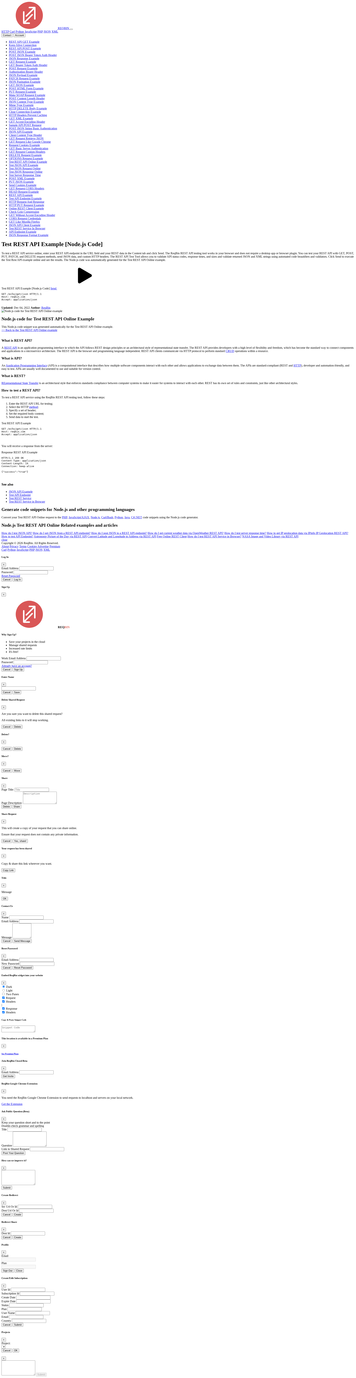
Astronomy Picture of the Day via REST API (60, 536)
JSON (47, 31)
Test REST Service (20, 498)
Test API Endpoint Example (25, 198)
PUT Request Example (22, 91)
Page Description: (11, 802)
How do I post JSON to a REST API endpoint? (119, 533)
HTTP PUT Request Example (26, 205)
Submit (7, 1187)
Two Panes (12, 994)
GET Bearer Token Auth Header (28, 65)
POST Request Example (23, 68)
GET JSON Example (21, 85)
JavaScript (31, 31)
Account (19, 35)
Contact (7, 35)
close (4, 539)
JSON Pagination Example (24, 81)
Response (11, 1008)
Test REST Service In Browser (27, 228)
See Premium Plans (10, 1054)
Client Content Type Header (25, 135)
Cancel (6, 579)
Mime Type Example (21, 105)
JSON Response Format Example (28, 235)
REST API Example (21, 195)
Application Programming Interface (26, 365)
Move (17, 770)
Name (5, 917)
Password (7, 572)
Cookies (32, 546)
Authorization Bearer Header (26, 71)
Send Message (22, 941)
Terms (23, 546)
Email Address (10, 568)
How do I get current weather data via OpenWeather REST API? (186, 533)
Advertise (43, 546)
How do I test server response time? (245, 533)
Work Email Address (13, 658)
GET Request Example (22, 61)
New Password (10, 963)
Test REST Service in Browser (27, 501)
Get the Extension (11, 1104)
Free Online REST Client (172, 536)
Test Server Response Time (25, 175)
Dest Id (5, 1233)
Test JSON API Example (23, 165)
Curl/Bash (107, 517)
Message (6, 937)
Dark (9, 986)
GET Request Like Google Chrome (30, 141)
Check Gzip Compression (24, 211)
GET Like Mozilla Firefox (24, 221)
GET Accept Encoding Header (27, 121)
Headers (11, 1001)
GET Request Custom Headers (27, 151)
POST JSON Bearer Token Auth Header (33, 55)
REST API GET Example (24, 41)
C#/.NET (136, 517)
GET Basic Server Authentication (28, 148)
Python (20, 31)
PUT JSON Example (21, 181)
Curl (12, 31)
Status (5, 1305)
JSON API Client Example (24, 225)
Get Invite (8, 1076)
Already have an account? (16, 665)
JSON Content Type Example (26, 101)
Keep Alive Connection (23, 45)
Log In (17, 579)
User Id (5, 1289)
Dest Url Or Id (10, 1210)
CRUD (230, 351)
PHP (40, 31)
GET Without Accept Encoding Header (32, 215)
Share (17, 806)
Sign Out (7, 1270)
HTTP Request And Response (26, 201)
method (33, 407)
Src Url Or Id (9, 1206)
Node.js (95, 517)
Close (19, 1270)
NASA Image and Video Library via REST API (270, 536)
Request (10, 997)
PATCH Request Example (24, 78)
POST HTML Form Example (26, 88)
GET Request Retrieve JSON (26, 138)
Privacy (14, 546)
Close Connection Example (25, 111)
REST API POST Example (25, 48)
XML (55, 31)
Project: (5, 1343)
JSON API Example (21, 131)
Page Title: (7, 789)
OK (4, 898)
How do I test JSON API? (16, 533)
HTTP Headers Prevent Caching (28, 115)
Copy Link (8, 870)
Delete (17, 726)
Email (4, 1255)
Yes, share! (20, 841)
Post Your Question (13, 1153)
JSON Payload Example (23, 75)
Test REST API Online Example (28, 161)
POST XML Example (22, 178)
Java (127, 517)
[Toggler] (71, 29)
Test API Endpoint (20, 494)
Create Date (8, 1297)
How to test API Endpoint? (17, 536)
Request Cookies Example (24, 145)
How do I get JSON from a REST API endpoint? (61, 533)
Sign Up (18, 669)
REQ (63, 28)
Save (17, 692)
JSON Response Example (24, 58)
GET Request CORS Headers (26, 188)
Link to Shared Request (15, 1149)
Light (9, 990)
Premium (55, 546)
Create (17, 1214)
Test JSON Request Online (25, 168)
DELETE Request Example (25, 155)
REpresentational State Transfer (19, 383)
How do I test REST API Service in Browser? (214, 536)
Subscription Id (10, 1293)
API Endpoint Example (22, 231)
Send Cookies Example (22, 185)
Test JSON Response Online (25, 171)
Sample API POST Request (25, 125)
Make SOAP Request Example (27, 95)
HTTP (5, 31)
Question (6, 1145)
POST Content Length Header (27, 98)
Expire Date (8, 1301)
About (5, 546)
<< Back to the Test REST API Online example (29, 330)
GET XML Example (21, 118)
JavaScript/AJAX (79, 517)
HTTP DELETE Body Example (28, 108)
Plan (4, 1263)
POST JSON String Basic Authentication (33, 128)
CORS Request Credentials (25, 218)
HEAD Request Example (24, 191)
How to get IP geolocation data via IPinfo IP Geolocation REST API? (307, 533)
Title (4, 1129)
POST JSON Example (22, 51)
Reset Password (10, 575)
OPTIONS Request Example (26, 158)
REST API (10, 347)
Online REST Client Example (26, 208)
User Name (8, 1312)
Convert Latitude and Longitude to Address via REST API (122, 536)
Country (6, 1320)
